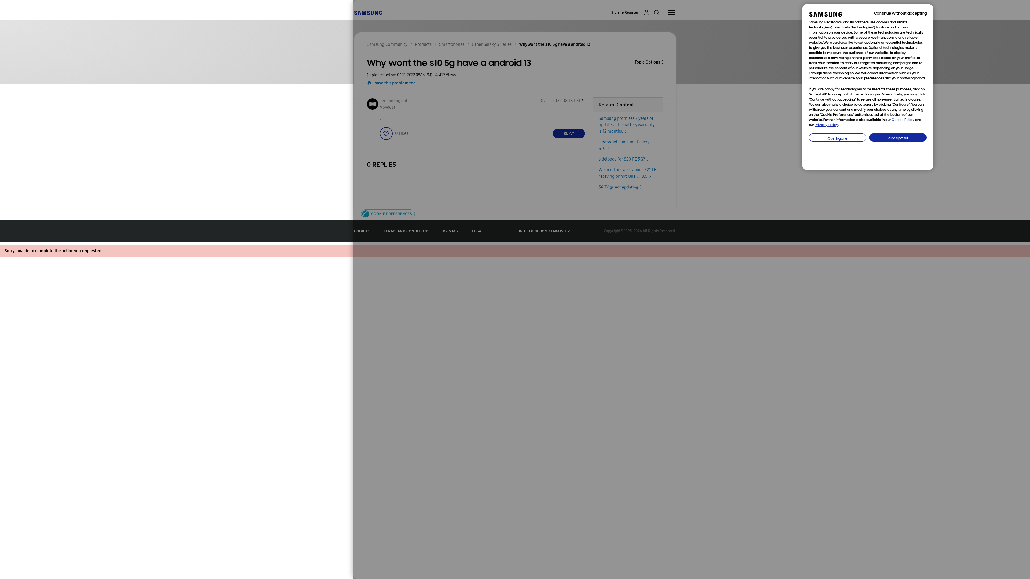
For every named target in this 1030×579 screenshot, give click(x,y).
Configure (837, 139)
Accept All (898, 138)
